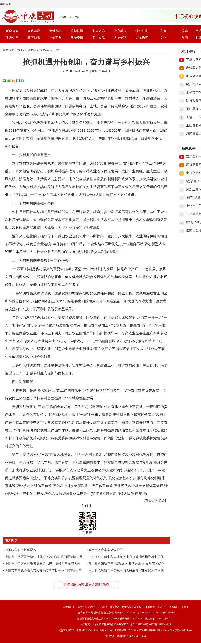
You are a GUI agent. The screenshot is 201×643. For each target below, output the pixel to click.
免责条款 (126, 606)
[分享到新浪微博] (13, 80)
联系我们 (173, 606)
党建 (185, 30)
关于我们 (67, 606)
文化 (163, 37)
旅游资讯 (77, 37)
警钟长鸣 (55, 30)
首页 (20, 50)
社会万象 (55, 37)
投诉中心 (162, 606)
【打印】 (86, 506)
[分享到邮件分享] (18, 80)
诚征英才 (115, 606)
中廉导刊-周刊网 (84, 612)
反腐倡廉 (12, 30)
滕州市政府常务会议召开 (105, 550)
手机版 (184, 606)
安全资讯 (98, 30)
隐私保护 (138, 606)
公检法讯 (77, 30)
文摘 (163, 30)
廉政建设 (33, 30)
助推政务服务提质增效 (20, 550)
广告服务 (103, 606)
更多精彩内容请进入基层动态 (86, 585)
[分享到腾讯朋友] (9, 80)
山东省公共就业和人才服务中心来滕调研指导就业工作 (126, 556)
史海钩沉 (141, 37)
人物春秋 (120, 37)
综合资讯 (141, 30)
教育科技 (120, 30)
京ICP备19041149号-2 (160, 624)
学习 (185, 37)
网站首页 (5, 3)
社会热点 (30, 50)
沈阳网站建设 (124, 636)
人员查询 (91, 606)
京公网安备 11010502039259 (77, 630)
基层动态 (33, 37)
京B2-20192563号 (139, 624)
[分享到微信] (4, 80)
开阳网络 (141, 636)
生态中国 (12, 37)
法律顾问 (79, 606)
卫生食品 (98, 37)
